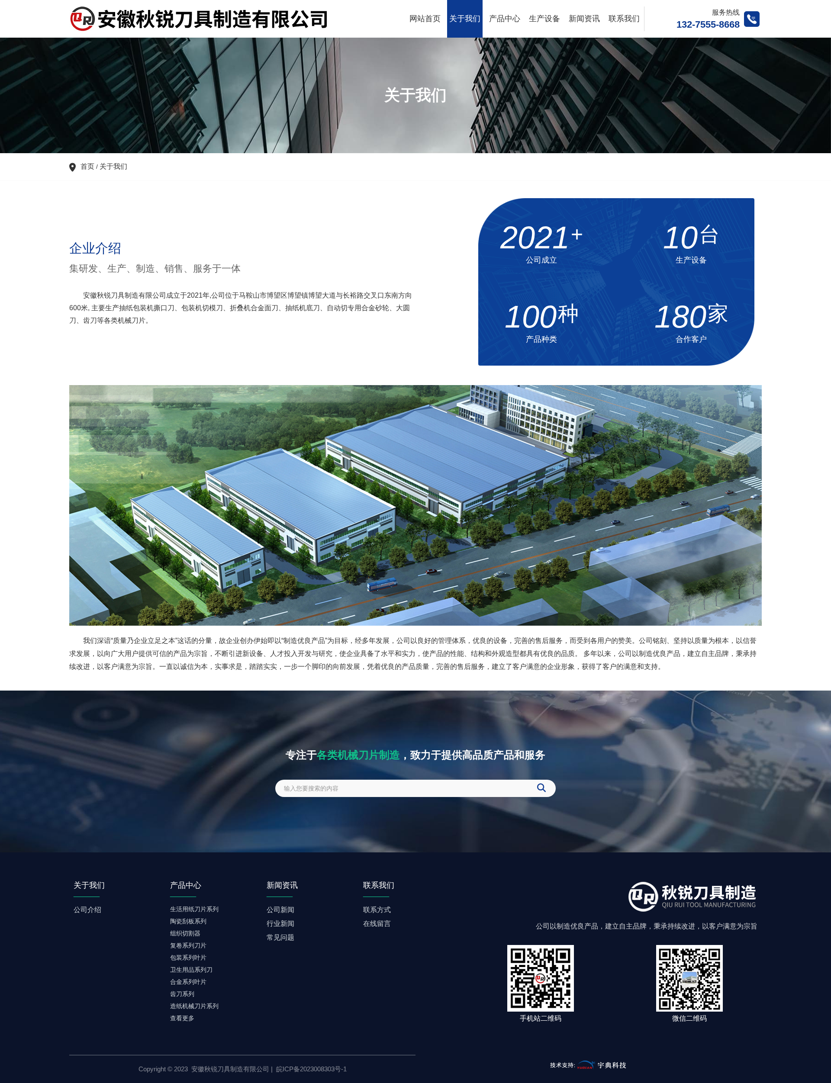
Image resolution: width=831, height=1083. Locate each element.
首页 (88, 166)
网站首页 (425, 18)
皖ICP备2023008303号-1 (311, 1069)
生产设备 (544, 18)
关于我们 (464, 18)
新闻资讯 (584, 18)
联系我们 (624, 18)
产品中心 (504, 18)
